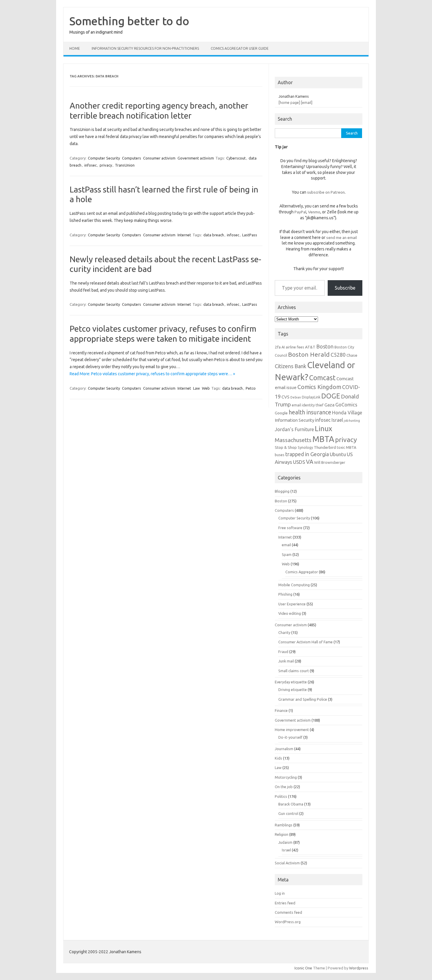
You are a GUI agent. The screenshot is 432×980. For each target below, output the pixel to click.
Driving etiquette (292, 689)
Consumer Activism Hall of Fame (305, 642)
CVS (285, 396)
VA (309, 462)
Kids (278, 758)
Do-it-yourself (290, 737)
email (286, 545)
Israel (337, 420)
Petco (251, 388)
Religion (281, 834)
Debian (295, 397)
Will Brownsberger (329, 462)
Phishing (285, 594)
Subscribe (345, 287)
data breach (213, 235)
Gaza (329, 404)
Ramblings (283, 825)
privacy (106, 165)
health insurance (310, 412)
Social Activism (287, 863)
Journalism (284, 749)
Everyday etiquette (291, 682)
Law (196, 388)
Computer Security (104, 158)
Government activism (196, 158)
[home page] (289, 102)
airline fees (295, 347)
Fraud (283, 652)
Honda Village (347, 412)
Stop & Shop (286, 447)
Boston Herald (309, 354)
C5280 (338, 355)
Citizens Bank (290, 366)
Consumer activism (159, 158)
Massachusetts (293, 440)
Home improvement (292, 729)
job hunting (352, 420)
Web (206, 388)
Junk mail (286, 661)
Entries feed (285, 903)
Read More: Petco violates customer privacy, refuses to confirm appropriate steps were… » (152, 373)
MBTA (323, 439)
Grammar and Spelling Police (302, 699)
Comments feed (288, 912)
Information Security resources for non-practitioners (145, 48)
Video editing (289, 613)
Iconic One (303, 968)
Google (281, 413)
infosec (90, 165)
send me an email (341, 237)
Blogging (282, 491)
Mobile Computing (294, 585)
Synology (305, 447)
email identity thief (308, 405)
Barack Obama (290, 804)
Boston (325, 346)
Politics (281, 796)
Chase (351, 355)
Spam (287, 554)
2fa (278, 347)
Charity (284, 632)
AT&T (310, 347)
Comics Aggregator (301, 572)
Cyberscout (236, 158)
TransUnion (125, 165)
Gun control (288, 813)
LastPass (249, 235)
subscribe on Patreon (326, 192)
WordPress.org (288, 922)
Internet (184, 235)
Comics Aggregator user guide (240, 48)
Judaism (285, 842)
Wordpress (358, 968)
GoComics (346, 404)
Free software (290, 528)
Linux (323, 428)
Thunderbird (325, 447)
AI (283, 347)
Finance (281, 710)
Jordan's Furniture (294, 429)
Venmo (314, 212)
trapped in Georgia (307, 454)
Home (74, 48)
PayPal (300, 212)
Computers (131, 158)
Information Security (294, 420)
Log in (280, 893)
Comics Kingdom (319, 387)
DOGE (330, 396)
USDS (299, 462)
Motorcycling (286, 777)
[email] (306, 102)
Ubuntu (338, 454)
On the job (284, 787)
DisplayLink (311, 397)
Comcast (322, 377)
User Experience (292, 604)
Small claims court (293, 671)
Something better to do (129, 21)
